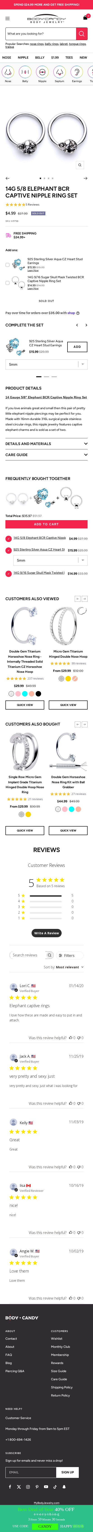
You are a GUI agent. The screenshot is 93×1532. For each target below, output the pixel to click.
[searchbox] (27, 955)
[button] (78, 599)
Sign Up (67, 1472)
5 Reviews (33, 205)
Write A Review (46, 933)
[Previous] (7, 178)
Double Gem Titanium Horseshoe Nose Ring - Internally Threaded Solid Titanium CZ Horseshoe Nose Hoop (25, 662)
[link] (11, 693)
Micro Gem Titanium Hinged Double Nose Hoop (68, 654)
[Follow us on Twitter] (18, 1486)
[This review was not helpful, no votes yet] (78, 1037)
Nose (6, 58)
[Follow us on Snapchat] (64, 1486)
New (83, 58)
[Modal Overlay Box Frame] (46, 1518)
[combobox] (64, 967)
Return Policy (60, 1395)
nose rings (37, 44)
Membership (60, 1355)
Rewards (57, 1363)
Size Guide (58, 1371)
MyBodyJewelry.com (46, 1502)
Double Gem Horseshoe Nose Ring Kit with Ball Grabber (68, 782)
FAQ (8, 1355)
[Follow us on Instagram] (28, 1486)
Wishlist (56, 1339)
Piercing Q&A (14, 1371)
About (9, 1347)
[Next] (86, 178)
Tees (69, 58)
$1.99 (55, 58)
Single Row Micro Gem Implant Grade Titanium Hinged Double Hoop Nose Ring (25, 784)
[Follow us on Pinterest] (37, 1486)
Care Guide (59, 1379)
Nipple (23, 58)
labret (64, 44)
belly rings (51, 44)
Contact (11, 1339)
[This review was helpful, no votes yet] (70, 1037)
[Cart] (85, 18)
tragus (9, 46)
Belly (39, 58)
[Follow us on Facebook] (9, 1486)
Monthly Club (60, 1347)
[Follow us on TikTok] (55, 1486)
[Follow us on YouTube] (46, 1486)
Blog (8, 1363)
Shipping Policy (62, 1387)
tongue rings (77, 44)
